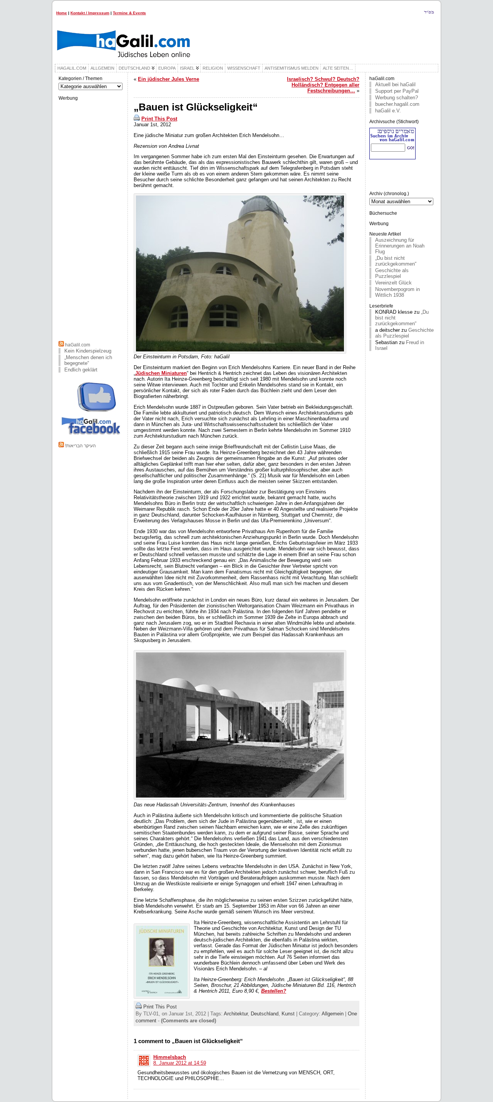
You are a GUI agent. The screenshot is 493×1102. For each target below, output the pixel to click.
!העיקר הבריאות (80, 445)
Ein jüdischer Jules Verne (168, 79)
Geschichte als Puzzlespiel (392, 273)
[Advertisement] (91, 219)
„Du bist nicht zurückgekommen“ (395, 261)
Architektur (236, 1014)
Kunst (288, 1014)
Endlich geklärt (80, 370)
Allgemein (333, 1014)
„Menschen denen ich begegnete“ (88, 360)
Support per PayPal (397, 91)
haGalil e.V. (388, 111)
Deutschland (264, 1014)
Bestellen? (273, 991)
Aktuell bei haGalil (395, 84)
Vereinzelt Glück (393, 283)
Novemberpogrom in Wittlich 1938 (397, 292)
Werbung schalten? (396, 97)
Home (61, 13)
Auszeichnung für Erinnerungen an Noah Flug (399, 245)
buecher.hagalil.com (397, 104)
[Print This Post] (137, 119)
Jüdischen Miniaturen (161, 373)
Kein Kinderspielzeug (87, 351)
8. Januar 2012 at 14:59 (179, 1063)
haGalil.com (77, 345)
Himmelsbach (169, 1057)
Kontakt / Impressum (89, 13)
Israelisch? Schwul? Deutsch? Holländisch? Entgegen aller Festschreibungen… (323, 85)
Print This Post (159, 119)
